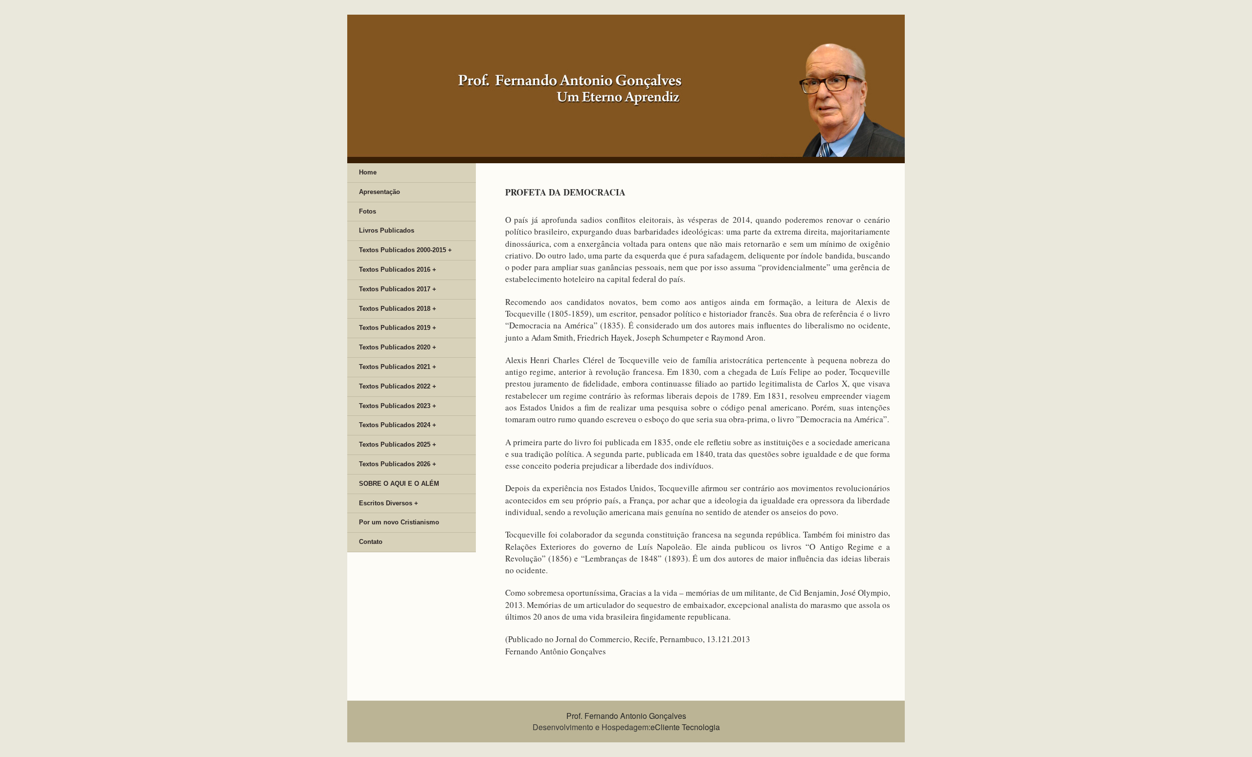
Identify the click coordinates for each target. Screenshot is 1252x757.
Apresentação (379, 191)
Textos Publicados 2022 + (397, 386)
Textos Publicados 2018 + (397, 308)
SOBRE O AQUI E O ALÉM (399, 483)
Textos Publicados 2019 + (397, 327)
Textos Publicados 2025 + (397, 444)
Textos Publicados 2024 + (397, 425)
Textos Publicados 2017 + (397, 289)
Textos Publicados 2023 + (397, 406)
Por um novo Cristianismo (399, 522)
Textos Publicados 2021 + (397, 366)
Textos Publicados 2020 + (397, 347)
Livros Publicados (386, 230)
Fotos (367, 211)
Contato (370, 541)
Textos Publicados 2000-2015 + (405, 250)
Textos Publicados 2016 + (397, 269)
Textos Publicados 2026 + (397, 464)
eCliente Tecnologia (685, 727)
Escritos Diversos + (388, 503)
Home (368, 172)
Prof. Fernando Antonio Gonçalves (626, 715)
